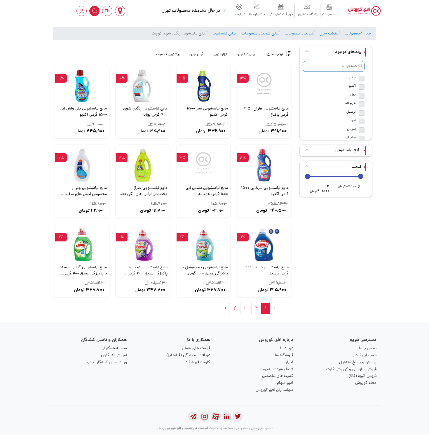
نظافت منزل (329, 34)
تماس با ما (367, 348)
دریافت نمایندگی (281, 14)
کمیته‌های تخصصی (277, 376)
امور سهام (285, 383)
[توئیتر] (238, 417)
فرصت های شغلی (196, 348)
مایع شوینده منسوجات (259, 34)
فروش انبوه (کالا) (362, 376)
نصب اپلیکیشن (364, 355)
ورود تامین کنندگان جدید (106, 362)
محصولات (329, 14)
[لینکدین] (226, 417)
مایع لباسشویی (223, 34)
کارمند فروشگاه (198, 362)
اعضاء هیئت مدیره (278, 369)
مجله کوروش (365, 383)
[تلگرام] (193, 417)
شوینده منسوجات (299, 34)
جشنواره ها (257, 14)
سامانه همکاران (114, 348)
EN (107, 11)
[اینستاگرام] (204, 417)
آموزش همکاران (114, 355)
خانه (368, 34)
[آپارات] (215, 417)
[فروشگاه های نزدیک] (120, 11)
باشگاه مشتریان (307, 14)
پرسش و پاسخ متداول (357, 362)
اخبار (289, 362)
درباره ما (239, 14)
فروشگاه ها (284, 355)
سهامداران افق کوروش (274, 390)
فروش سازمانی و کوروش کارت (351, 369)
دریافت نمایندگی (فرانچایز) (188, 355)
